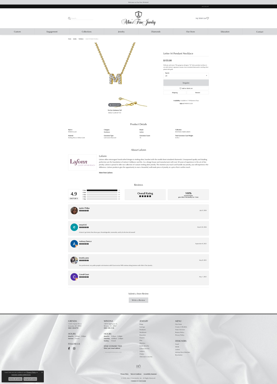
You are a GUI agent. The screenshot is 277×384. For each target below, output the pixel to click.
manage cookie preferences (21, 375)
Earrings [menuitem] (142, 327)
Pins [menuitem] (141, 340)
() (119, 190)
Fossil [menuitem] (177, 344)
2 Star (84, 197)
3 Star (84, 195)
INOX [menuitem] (177, 347)
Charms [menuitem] (142, 338)
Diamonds (155, 31)
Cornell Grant (84, 274)
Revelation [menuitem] (178, 355)
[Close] (274, 2)
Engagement (52, 31)
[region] (114, 75)
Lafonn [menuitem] (177, 349)
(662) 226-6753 (114, 112)
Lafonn (142, 132)
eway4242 (83, 225)
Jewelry (121, 31)
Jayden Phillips (84, 208)
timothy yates (84, 258)
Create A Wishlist (181, 327)
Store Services (180, 330)
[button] (205, 6)
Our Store (190, 31)
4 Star (84, 192)
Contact (259, 31)
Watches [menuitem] (142, 343)
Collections (86, 31)
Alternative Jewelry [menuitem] (146, 357)
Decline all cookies (15, 379)
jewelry (74, 39)
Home (69, 39)
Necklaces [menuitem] (143, 332)
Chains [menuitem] (142, 354)
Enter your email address (112, 348)
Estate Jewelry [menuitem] (144, 346)
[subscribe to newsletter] (134, 352)
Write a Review (138, 300)
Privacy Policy (179, 335)
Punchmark (142, 381)
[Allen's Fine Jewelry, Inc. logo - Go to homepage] (138, 18)
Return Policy (179, 332)
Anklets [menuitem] (142, 351)
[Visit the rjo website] (138, 366)
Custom (17, 31)
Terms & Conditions (136, 374)
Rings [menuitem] (141, 324)
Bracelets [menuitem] (143, 335)
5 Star (84, 190)
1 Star (84, 199)
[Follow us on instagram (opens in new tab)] (74, 348)
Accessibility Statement (150, 374)
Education (225, 31)
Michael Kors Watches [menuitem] (182, 352)
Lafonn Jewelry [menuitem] (145, 348)
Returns (197, 92)
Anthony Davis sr (85, 241)
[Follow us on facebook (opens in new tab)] (69, 348)
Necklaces (81, 39)
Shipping (174, 92)
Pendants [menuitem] (143, 330)
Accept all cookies (30, 379)
